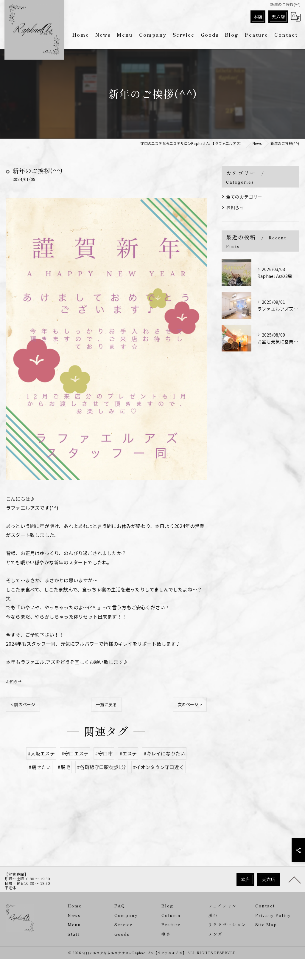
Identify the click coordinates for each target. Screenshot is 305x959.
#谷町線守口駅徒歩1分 (101, 767)
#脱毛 (63, 767)
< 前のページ (23, 704)
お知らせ (14, 681)
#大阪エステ (41, 753)
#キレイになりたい (164, 753)
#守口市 (104, 753)
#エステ (128, 753)
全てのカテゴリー (244, 196)
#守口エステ (74, 753)
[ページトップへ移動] (295, 879)
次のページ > (190, 704)
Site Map (266, 924)
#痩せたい (40, 767)
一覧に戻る (106, 704)
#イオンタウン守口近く (158, 767)
